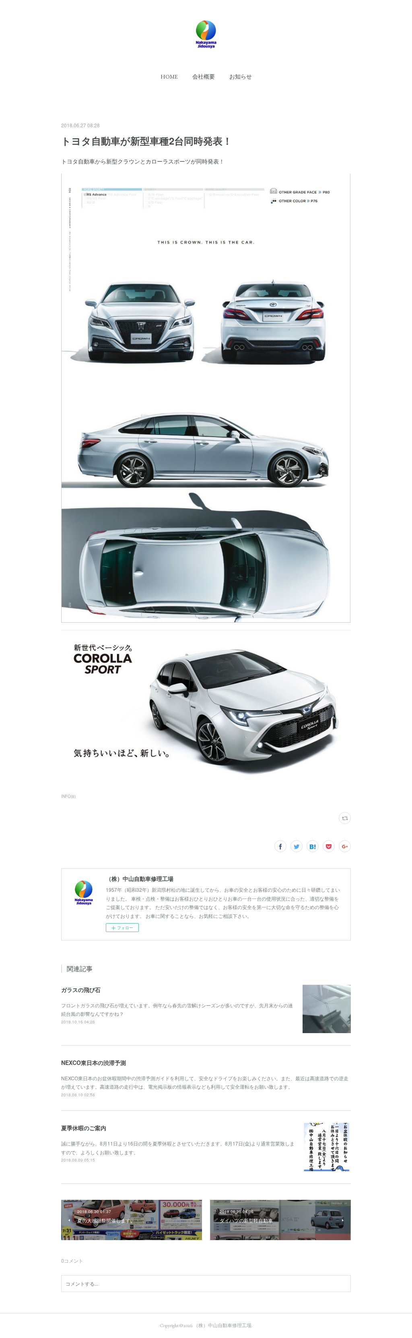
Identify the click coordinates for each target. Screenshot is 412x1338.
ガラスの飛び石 (81, 990)
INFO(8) (68, 796)
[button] (169, 76)
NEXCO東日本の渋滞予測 (93, 1062)
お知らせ (240, 76)
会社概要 (203, 76)
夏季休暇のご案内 (83, 1128)
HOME (169, 76)
